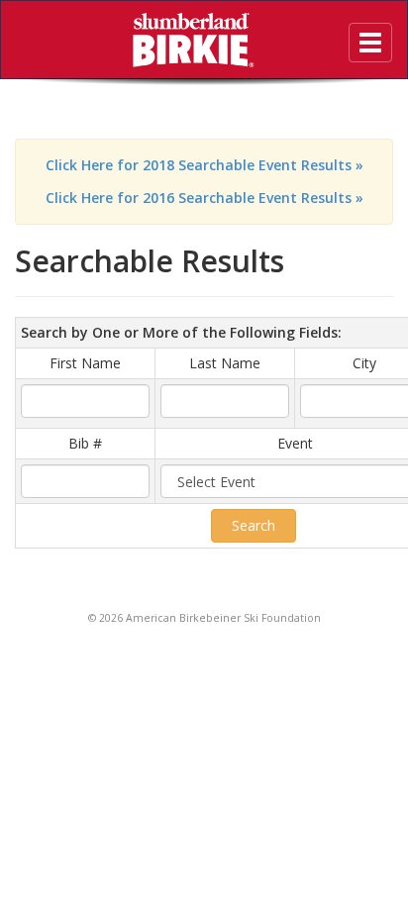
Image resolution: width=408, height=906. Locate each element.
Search (253, 525)
